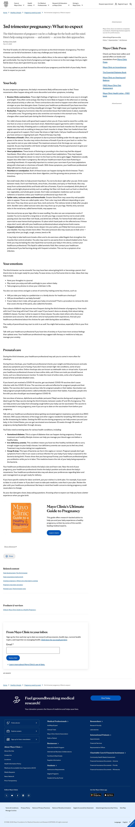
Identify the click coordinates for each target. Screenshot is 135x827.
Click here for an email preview (54, 640)
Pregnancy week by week (32, 12)
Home (5, 12)
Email (10, 644)
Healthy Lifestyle (15, 12)
